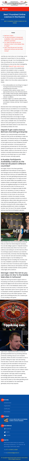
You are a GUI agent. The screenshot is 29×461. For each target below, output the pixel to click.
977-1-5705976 (10, 449)
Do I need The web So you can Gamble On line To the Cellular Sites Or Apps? (14, 44)
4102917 (16, 449)
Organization (7, 405)
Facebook (8, 429)
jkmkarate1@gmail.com (13, 452)
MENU (6, 9)
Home (2, 19)
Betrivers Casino (8, 35)
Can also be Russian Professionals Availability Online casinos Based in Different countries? (13, 39)
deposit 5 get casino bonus (16, 66)
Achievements (7, 402)
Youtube (8, 435)
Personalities (7, 411)
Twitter (8, 432)
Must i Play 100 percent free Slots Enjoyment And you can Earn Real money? (13, 49)
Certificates (7, 408)
